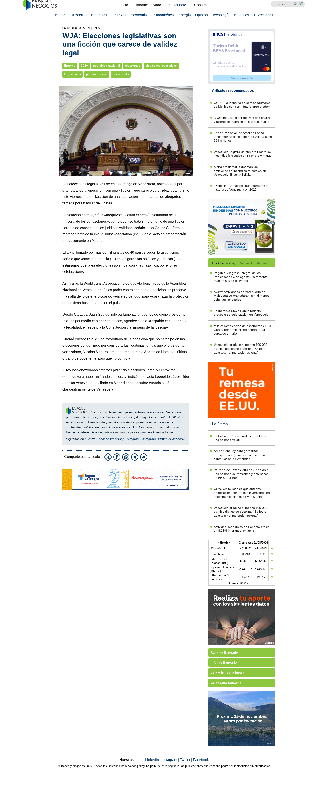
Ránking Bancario (224, 652)
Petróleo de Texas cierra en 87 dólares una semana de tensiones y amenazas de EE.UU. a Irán (241, 473)
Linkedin (152, 760)
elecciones (132, 65)
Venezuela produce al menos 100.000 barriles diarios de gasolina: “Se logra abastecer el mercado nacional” (240, 348)
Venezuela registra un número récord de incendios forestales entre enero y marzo (243, 153)
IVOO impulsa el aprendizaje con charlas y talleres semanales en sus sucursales (242, 119)
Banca (60, 15)
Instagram (148, 439)
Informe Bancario (224, 662)
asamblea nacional (106, 65)
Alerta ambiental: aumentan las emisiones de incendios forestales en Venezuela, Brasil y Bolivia (240, 170)
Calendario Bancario (226, 683)
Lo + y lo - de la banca (227, 672)
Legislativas (72, 74)
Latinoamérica (162, 15)
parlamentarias (96, 74)
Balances (241, 15)
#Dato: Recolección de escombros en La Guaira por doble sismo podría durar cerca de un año (242, 329)
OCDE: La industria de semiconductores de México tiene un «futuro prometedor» (242, 104)
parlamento (121, 74)
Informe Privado (148, 5)
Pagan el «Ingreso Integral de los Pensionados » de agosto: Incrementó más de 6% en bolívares (241, 276)
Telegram (133, 439)
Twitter (162, 439)
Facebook (177, 439)
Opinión (201, 15)
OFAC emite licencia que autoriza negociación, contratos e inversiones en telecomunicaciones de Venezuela (242, 492)
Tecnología (221, 15)
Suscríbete (177, 5)
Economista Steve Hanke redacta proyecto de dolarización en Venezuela (241, 312)
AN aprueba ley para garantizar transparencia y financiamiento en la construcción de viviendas (239, 455)
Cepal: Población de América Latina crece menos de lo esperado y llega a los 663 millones (243, 136)
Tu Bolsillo (78, 15)
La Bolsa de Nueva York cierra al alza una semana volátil (240, 438)
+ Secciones (263, 15)
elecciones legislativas (161, 65)
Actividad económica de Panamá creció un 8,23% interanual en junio (241, 528)
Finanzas (119, 15)
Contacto (201, 5)
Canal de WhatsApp (110, 439)
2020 (84, 65)
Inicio (124, 5)
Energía (184, 15)
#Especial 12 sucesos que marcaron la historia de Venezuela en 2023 (241, 187)
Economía (139, 15)
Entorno (69, 65)
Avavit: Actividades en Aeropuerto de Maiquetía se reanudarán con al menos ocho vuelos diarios (241, 295)
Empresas (99, 15)
